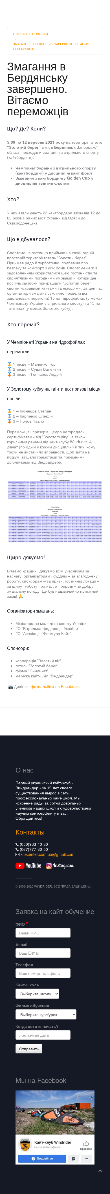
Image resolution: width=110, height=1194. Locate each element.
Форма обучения (32, 1005)
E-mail (21, 944)
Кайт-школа (27, 984)
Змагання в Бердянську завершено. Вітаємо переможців (51, 46)
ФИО (21, 924)
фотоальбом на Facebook (55, 686)
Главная (20, 33)
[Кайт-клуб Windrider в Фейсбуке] (55, 1126)
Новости (40, 33)
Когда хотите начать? (37, 1026)
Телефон (24, 964)
